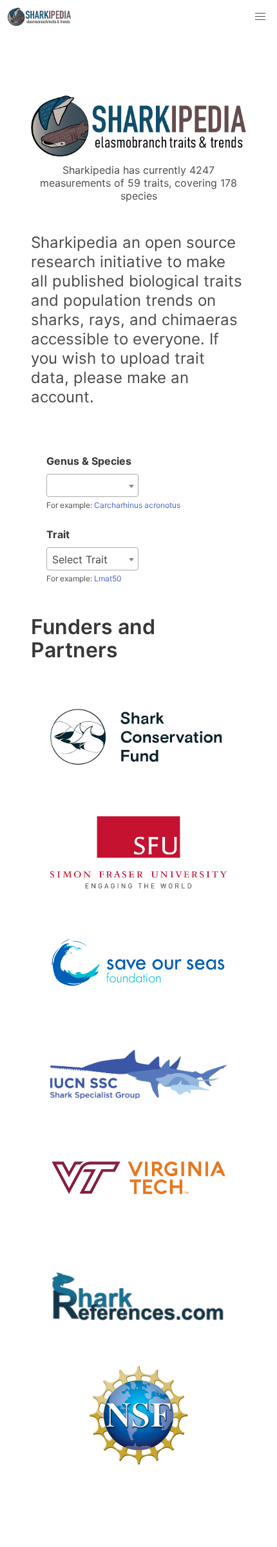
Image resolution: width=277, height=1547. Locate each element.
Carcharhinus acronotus (137, 505)
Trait (58, 534)
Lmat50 (108, 578)
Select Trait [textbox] (80, 559)
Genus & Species (88, 461)
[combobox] (92, 485)
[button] (260, 16)
